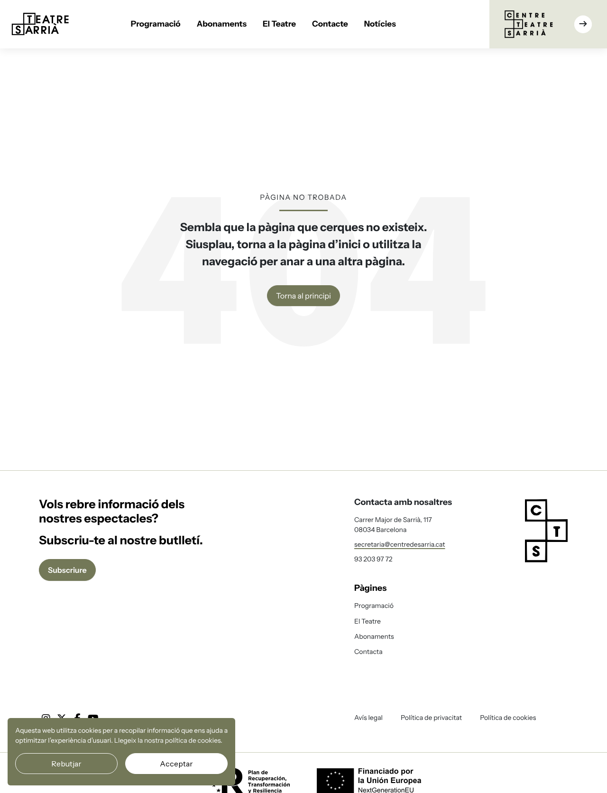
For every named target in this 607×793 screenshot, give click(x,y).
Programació (156, 24)
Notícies (380, 24)
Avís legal (368, 717)
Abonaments (222, 24)
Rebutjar (66, 763)
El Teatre (279, 24)
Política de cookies (508, 717)
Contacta (368, 651)
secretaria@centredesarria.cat (399, 544)
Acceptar (176, 763)
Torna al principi (303, 295)
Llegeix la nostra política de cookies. (168, 740)
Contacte (330, 24)
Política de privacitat (431, 717)
